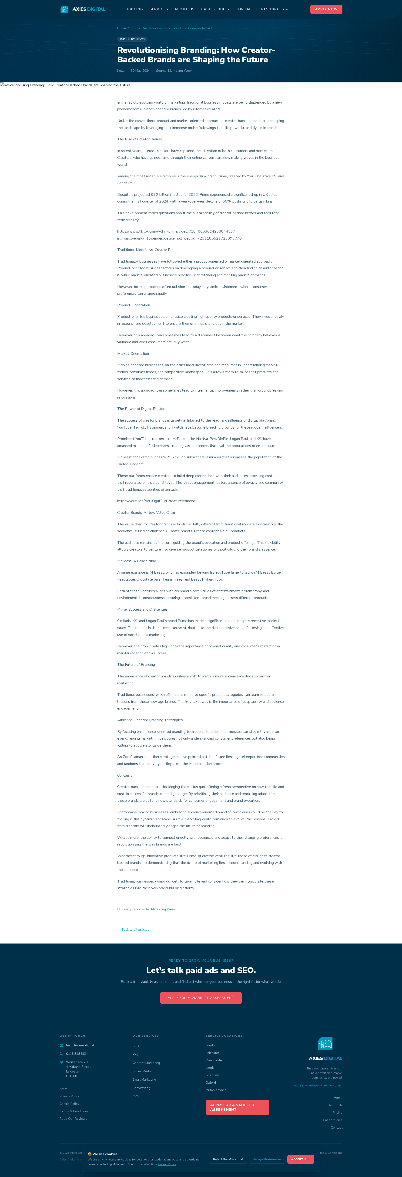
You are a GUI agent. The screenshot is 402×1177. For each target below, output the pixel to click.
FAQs (63, 1089)
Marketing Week (163, 909)
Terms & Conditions (74, 1111)
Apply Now (326, 9)
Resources (272, 9)
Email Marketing (144, 1079)
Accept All (301, 1159)
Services (159, 9)
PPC (135, 1054)
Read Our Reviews (73, 1118)
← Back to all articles (133, 929)
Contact (245, 9)
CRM (136, 1096)
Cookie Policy (69, 1104)
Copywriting (141, 1088)
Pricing (135, 9)
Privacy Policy (70, 1096)
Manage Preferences (267, 1159)
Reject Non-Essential (228, 1159)
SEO (136, 1046)
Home (121, 28)
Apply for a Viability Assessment (201, 998)
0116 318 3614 (77, 1054)
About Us (184, 9)
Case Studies (215, 9)
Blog (134, 28)
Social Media (142, 1071)
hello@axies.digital (80, 1045)
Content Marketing (146, 1063)
